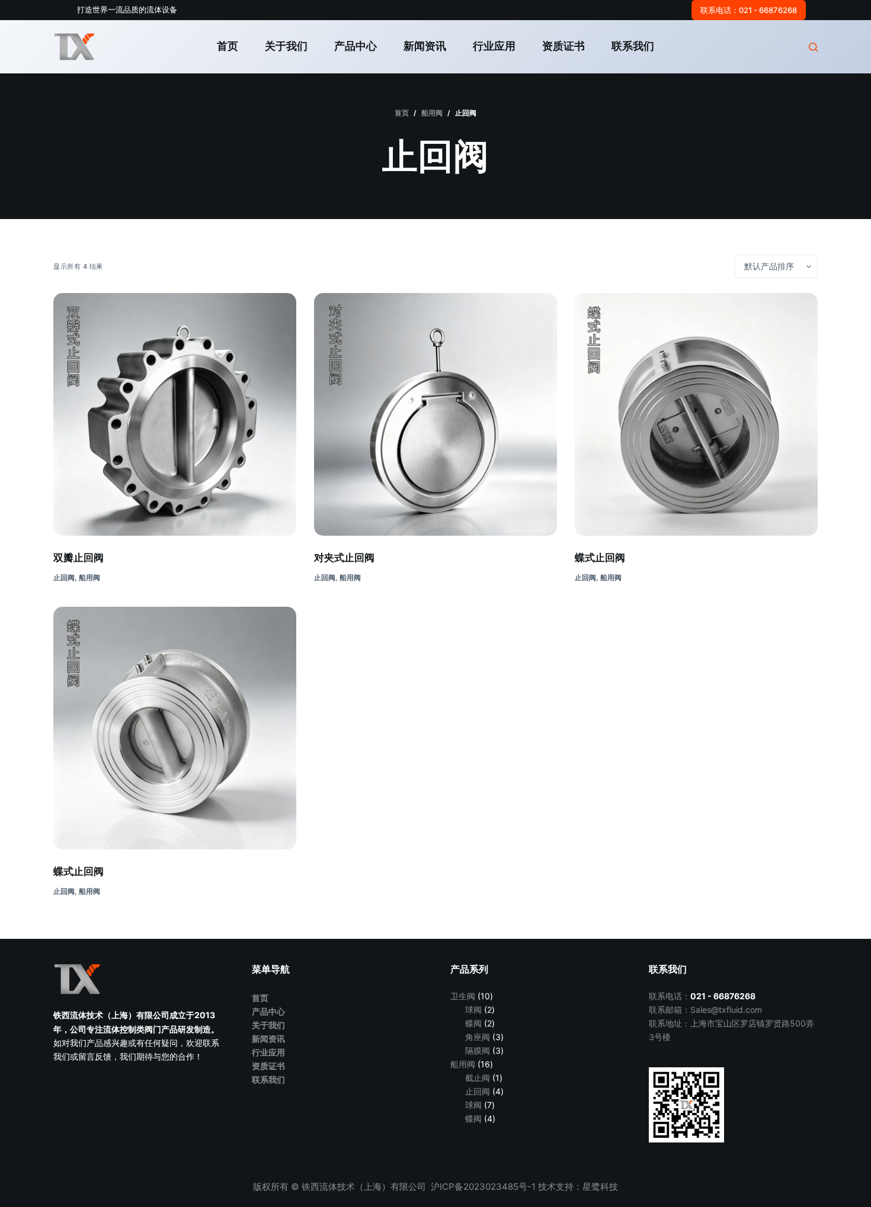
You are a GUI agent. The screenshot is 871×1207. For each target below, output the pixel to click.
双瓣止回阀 (78, 558)
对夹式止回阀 (344, 558)
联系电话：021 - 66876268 (748, 10)
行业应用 (494, 46)
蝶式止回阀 (600, 558)
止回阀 (64, 577)
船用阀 (89, 577)
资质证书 (563, 46)
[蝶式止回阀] (696, 414)
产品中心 (355, 46)
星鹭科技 (600, 1186)
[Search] (813, 47)
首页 (227, 46)
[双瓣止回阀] (174, 414)
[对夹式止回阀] (435, 414)
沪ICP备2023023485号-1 (484, 1186)
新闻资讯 (425, 46)
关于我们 (286, 46)
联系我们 (632, 46)
